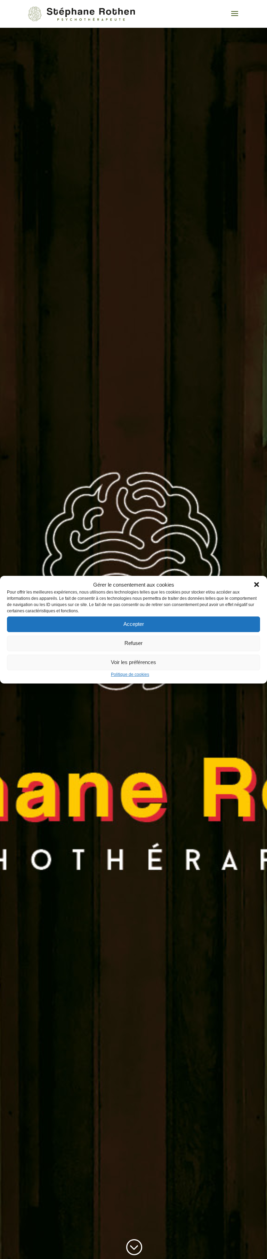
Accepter (133, 624)
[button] (256, 584)
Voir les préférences (133, 662)
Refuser (133, 643)
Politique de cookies (130, 674)
